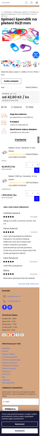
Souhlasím (20, 431)
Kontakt (5, 351)
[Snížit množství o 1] (27, 164)
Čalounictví (6, 371)
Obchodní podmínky (9, 357)
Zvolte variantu (11, 81)
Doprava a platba (8, 354)
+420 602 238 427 (14, 301)
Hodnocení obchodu (9, 363)
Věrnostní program (9, 368)
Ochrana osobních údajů (11, 360)
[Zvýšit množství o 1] (37, 164)
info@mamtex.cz (13, 296)
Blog (3, 377)
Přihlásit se (10, 409)
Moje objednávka (8, 383)
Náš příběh (6, 348)
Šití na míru (6, 374)
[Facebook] (4, 307)
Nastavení (19, 424)
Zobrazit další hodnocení (28, 284)
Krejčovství (6, 380)
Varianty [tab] (20, 139)
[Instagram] (9, 307)
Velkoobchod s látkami (10, 366)
